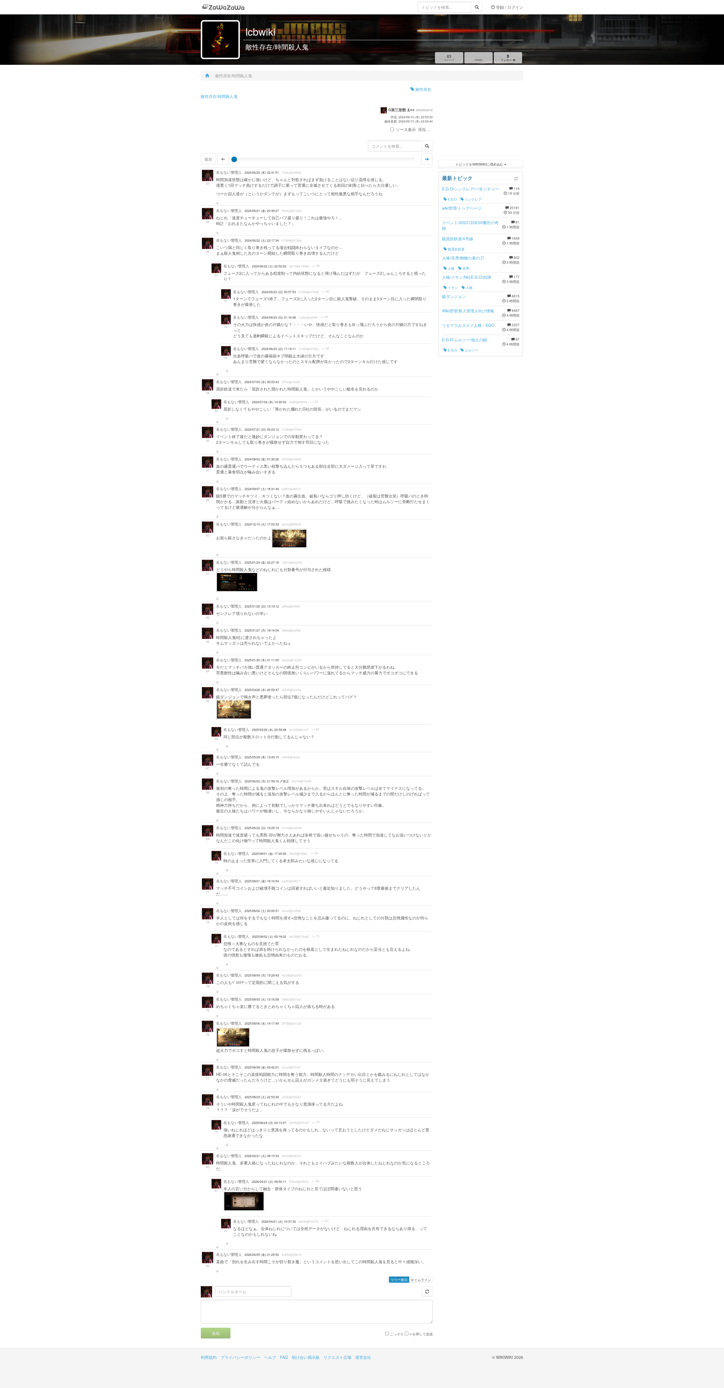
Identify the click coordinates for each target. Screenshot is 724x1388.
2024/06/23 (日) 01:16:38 (279, 317)
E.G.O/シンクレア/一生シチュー (470, 189)
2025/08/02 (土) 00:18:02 (269, 936)
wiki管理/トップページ (461, 208)
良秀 (465, 268)
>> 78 (316, 1122)
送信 (216, 1333)
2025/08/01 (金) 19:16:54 (262, 881)
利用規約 (209, 1357)
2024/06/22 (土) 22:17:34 (262, 240)
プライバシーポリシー (240, 1357)
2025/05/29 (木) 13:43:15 (262, 757)
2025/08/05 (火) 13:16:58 (262, 999)
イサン (452, 287)
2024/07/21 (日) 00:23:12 (262, 429)
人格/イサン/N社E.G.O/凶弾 (466, 277)
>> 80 (315, 1181)
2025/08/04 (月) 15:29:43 (262, 975)
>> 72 (316, 936)
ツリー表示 (399, 1279)
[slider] (234, 159)
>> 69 (314, 853)
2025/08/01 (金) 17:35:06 (269, 853)
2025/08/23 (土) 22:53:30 (262, 1097)
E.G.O (452, 199)
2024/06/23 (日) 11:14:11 (279, 349)
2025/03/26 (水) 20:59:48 (269, 730)
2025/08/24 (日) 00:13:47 (269, 1123)
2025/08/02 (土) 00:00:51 (262, 911)
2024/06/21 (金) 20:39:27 (262, 211)
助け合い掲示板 (306, 1357)
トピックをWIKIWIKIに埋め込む (479, 164)
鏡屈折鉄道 (456, 248)
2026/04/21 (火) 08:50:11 (269, 1181)
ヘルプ (270, 1357)
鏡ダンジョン (454, 296)
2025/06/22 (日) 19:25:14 (262, 828)
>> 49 (316, 266)
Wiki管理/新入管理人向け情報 (468, 311)
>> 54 (314, 402)
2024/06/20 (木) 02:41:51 (262, 172)
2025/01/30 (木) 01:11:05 (262, 660)
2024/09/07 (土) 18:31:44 (262, 489)
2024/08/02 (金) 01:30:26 (262, 459)
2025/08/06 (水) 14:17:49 (262, 1023)
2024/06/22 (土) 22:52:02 (269, 266)
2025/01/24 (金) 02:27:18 (262, 562)
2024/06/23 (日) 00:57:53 (279, 292)
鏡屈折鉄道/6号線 (457, 238)
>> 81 (325, 1221)
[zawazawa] (223, 7)
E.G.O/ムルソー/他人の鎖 (464, 339)
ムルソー (471, 349)
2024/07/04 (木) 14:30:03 (269, 402)
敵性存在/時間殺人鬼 (219, 96)
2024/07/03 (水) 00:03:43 (262, 382)
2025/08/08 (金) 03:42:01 (262, 1067)
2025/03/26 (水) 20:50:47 (262, 690)
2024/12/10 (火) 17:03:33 (262, 524)
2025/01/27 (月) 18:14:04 (262, 630)
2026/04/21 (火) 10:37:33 (279, 1221)
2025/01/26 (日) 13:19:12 (262, 606)
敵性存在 (422, 89)
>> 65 (315, 729)
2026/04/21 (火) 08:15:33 (262, 1156)
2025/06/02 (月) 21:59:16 (262, 781)
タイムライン (421, 1279)
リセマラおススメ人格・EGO (468, 325)
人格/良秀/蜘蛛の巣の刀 (463, 258)
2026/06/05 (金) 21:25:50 (262, 1254)
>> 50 (325, 291)
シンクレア (473, 199)
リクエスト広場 (337, 1357)
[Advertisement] (480, 121)
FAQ (284, 1357)
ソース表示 (406, 129)
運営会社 (363, 1357)
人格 (450, 268)
